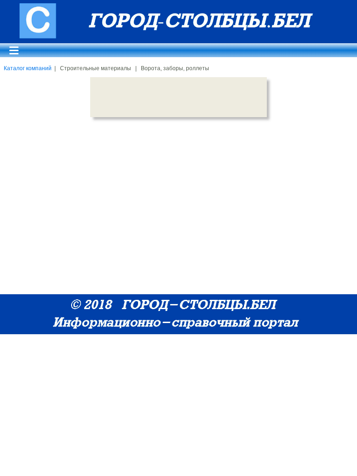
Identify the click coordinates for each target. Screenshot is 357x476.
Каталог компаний (28, 68)
